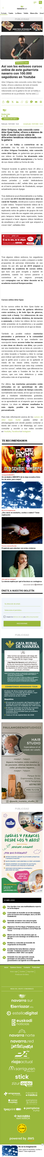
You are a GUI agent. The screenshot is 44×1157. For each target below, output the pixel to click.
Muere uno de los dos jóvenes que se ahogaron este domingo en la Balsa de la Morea (21, 936)
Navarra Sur (22, 63)
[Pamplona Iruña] (31, 1109)
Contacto (27, 967)
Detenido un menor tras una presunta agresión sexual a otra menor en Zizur (20, 921)
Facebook (16, 431)
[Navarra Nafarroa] (22, 1117)
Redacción (5, 114)
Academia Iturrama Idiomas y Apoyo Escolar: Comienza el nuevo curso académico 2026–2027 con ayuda (19, 951)
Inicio (6, 967)
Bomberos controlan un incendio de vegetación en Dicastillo (19, 944)
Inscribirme (22, 624)
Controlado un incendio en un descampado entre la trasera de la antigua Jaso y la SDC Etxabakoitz (22, 914)
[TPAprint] (12, 1109)
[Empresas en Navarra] (12, 1094)
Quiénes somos (16, 967)
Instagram (26, 431)
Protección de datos (22, 974)
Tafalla (26, 13)
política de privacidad (31, 617)
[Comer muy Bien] (12, 1102)
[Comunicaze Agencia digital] (22, 980)
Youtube (7, 431)
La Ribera (18, 13)
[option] (22, 8)
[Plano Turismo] (31, 1102)
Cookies (22, 971)
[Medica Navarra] (31, 1094)
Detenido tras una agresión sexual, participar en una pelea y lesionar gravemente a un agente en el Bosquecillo (22, 958)
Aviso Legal (14, 971)
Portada (3, 13)
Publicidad (36, 967)
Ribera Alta (34, 13)
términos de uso (18, 617)
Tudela (10, 13)
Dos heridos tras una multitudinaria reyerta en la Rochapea (22, 907)
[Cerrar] (42, 1145)
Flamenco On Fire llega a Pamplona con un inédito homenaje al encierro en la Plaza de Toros (22, 928)
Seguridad (30, 971)
